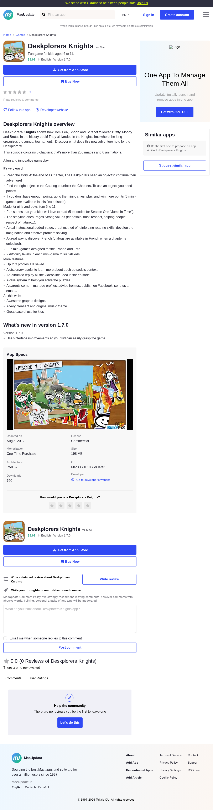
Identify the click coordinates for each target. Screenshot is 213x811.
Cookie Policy (168, 777)
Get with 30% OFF (175, 112)
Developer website (54, 110)
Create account (177, 15)
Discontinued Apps (139, 770)
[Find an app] (43, 14)
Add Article (134, 777)
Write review (109, 579)
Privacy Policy (169, 762)
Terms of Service (171, 755)
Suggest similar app (175, 165)
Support (193, 762)
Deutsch (30, 787)
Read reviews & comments (20, 99)
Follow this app (19, 110)
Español (43, 787)
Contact (193, 755)
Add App (132, 762)
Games (20, 35)
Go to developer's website (93, 480)
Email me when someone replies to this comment (46, 638)
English (17, 787)
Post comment (69, 647)
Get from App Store (73, 70)
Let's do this (70, 722)
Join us (142, 3)
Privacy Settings (170, 770)
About (130, 755)
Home (7, 35)
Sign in (148, 15)
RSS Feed (194, 770)
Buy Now (72, 81)
